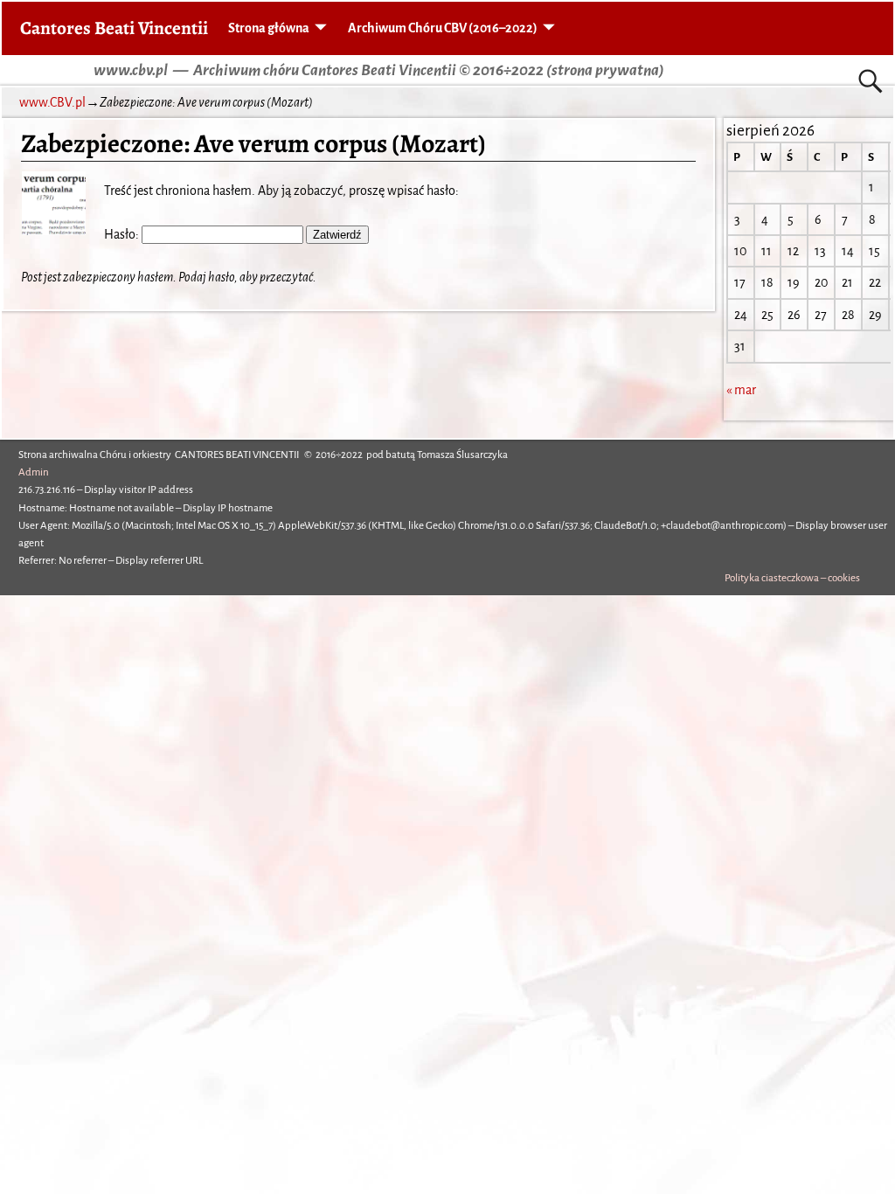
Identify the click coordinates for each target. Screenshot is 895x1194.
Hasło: (123, 234)
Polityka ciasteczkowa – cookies (792, 578)
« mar (741, 390)
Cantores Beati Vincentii (114, 27)
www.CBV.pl (52, 102)
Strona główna (268, 28)
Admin (33, 472)
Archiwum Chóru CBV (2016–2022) (443, 28)
